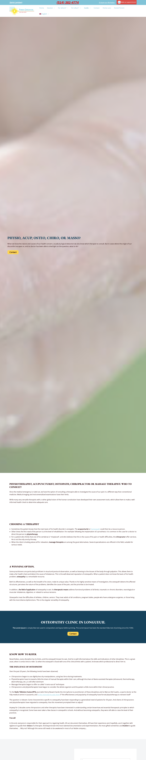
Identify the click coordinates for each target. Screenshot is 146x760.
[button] (15, 2)
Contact (13, 252)
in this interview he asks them (49, 695)
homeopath (95, 529)
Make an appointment (128, 2)
